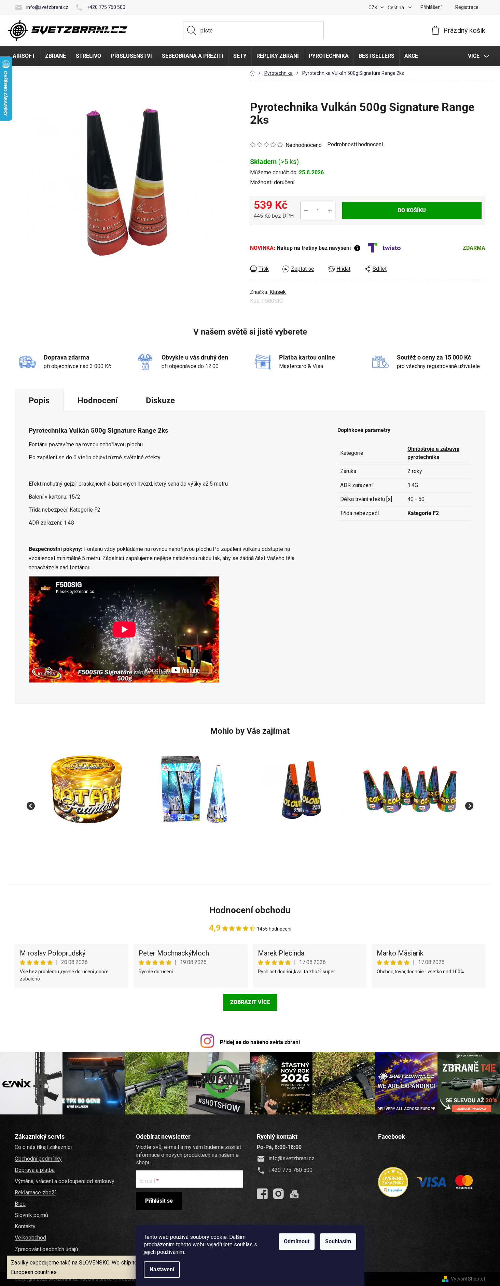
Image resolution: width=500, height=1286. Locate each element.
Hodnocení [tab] (98, 400)
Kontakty (25, 1226)
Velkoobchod (30, 1237)
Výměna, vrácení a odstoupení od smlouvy (64, 1181)
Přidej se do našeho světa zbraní (260, 1042)
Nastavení (162, 1269)
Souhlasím (338, 1241)
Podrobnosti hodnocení (355, 144)
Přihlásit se (159, 1200)
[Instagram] (278, 1193)
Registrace (466, 7)
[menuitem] (24, 56)
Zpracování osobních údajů (46, 1249)
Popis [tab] (39, 400)
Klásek (277, 292)
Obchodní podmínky (38, 1158)
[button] (87, 842)
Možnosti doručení (272, 182)
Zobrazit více (250, 1002)
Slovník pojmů (31, 1215)
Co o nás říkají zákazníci (43, 1147)
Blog (20, 1204)
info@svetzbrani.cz (47, 7)
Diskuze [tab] (160, 400)
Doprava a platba (35, 1170)
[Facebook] (262, 1193)
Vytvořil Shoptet (468, 1279)
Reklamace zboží (35, 1192)
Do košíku (412, 210)
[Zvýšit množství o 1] (330, 210)
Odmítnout (296, 1241)
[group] (87, 802)
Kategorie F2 (423, 513)
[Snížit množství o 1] (306, 210)
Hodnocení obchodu (250, 910)
